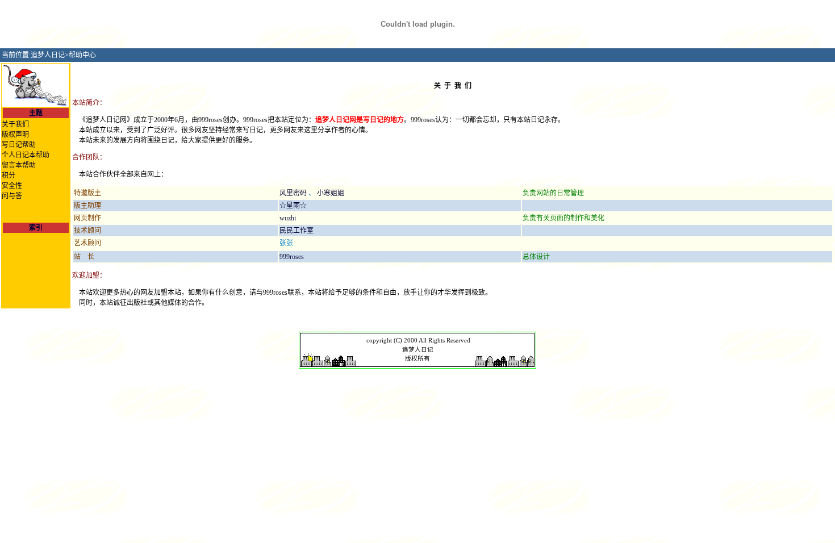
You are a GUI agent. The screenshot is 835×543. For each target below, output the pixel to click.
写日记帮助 (19, 145)
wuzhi (287, 218)
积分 (8, 175)
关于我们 (15, 124)
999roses (291, 257)
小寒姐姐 (330, 193)
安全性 (12, 186)
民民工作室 (296, 231)
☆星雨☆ (293, 206)
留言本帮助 (19, 165)
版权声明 (15, 135)
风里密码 (293, 193)
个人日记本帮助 (25, 155)
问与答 (12, 196)
